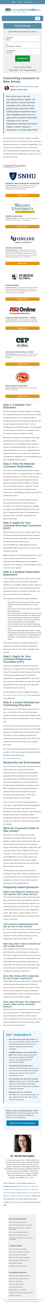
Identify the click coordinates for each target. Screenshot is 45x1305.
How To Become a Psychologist (18, 1260)
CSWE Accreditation (15, 1295)
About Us (16, 1299)
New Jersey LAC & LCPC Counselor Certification (20, 1228)
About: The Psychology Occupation (19, 1257)
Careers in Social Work (16, 1281)
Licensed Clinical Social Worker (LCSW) (21, 1293)
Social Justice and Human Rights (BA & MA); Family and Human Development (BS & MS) (21, 320)
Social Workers (25, 1186)
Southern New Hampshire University (22, 183)
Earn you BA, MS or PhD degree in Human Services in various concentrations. (21, 219)
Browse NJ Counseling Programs (22, 1123)
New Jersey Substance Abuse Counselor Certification (21, 1238)
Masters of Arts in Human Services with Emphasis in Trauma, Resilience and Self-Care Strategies (21, 355)
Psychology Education (15, 1263)
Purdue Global (12, 285)
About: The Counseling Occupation (19, 1252)
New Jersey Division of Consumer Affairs (17, 695)
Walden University (13, 216)
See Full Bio (29, 1178)
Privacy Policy (24, 1299)
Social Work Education (15, 1287)
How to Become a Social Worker (18, 1278)
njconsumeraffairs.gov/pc (12, 758)
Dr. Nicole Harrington (26, 86)
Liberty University (13, 248)
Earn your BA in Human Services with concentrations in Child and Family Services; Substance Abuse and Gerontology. (21, 187)
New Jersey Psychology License (18, 1232)
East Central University (16, 386)
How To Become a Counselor (17, 1255)
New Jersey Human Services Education (21, 1225)
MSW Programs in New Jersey (18, 1222)
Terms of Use (33, 1299)
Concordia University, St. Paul (19, 352)
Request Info (22, 195)
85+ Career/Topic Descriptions (18, 1249)
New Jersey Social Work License (19, 1235)
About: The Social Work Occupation (19, 1276)
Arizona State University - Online (20, 318)
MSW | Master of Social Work (17, 1290)
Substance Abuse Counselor (17, 1266)
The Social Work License (16, 1284)
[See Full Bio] (34, 1177)
